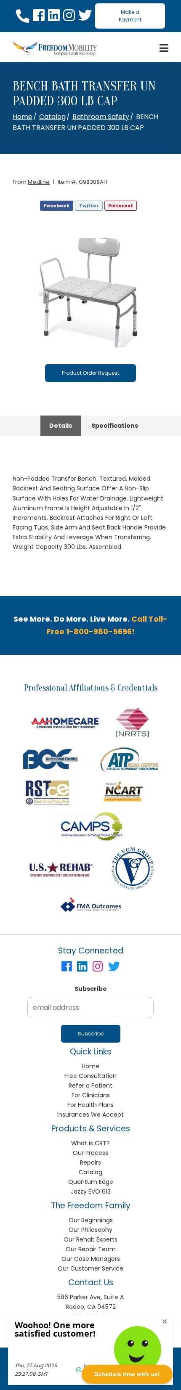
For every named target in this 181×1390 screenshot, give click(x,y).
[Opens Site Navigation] (164, 48)
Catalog (52, 117)
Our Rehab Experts (90, 1239)
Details (60, 425)
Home (22, 117)
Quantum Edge (90, 1182)
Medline (39, 182)
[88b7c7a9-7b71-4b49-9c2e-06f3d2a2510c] (90, 292)
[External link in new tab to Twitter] (85, 16)
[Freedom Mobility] (55, 48)
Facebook (56, 205)
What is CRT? (90, 1143)
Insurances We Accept (90, 1114)
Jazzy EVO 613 (91, 1191)
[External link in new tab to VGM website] (133, 868)
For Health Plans (90, 1105)
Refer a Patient (90, 1085)
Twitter (89, 205)
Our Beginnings (91, 1220)
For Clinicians (91, 1095)
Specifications (114, 425)
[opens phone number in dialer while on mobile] (22, 16)
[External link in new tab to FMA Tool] (90, 905)
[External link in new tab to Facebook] (39, 16)
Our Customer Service (90, 1268)
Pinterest (120, 205)
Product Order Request (90, 372)
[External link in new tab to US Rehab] (61, 868)
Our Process (90, 1153)
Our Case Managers (90, 1259)
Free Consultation (90, 1076)
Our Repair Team (91, 1249)
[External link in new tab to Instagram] (69, 16)
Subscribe (91, 989)
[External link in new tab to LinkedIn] (54, 16)
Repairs (90, 1162)
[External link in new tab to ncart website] (122, 792)
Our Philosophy (90, 1230)
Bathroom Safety (100, 117)
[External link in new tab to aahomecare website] (64, 723)
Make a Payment (130, 15)
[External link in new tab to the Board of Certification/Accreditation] (50, 759)
